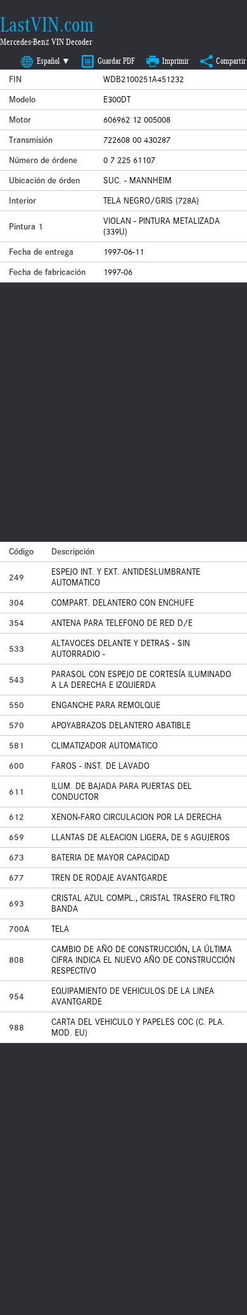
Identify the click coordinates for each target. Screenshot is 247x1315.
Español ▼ (53, 61)
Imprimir (175, 61)
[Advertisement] (123, 412)
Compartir (231, 61)
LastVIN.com (47, 25)
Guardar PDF (116, 61)
